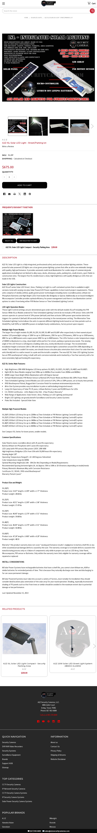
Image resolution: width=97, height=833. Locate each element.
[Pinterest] (30, 194)
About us (54, 742)
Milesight (53, 818)
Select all (9, 241)
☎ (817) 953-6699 (34, 831)
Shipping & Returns (58, 755)
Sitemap (5, 767)
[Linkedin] (25, 194)
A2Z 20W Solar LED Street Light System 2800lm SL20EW (72, 664)
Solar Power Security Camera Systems (17, 801)
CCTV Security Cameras (11, 784)
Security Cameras (9, 742)
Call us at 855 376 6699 (48, 715)
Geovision (6, 827)
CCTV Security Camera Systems (14, 793)
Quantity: (7, 172)
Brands (5, 759)
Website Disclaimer (58, 759)
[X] (19, 194)
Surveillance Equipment (11, 755)
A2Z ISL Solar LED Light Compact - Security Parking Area (24, 664)
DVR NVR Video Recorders (12, 746)
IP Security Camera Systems (13, 797)
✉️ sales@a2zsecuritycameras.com (55, 831)
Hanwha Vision (8, 822)
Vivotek (52, 822)
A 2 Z (4, 818)
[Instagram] (53, 721)
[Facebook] (4, 194)
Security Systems (9, 751)
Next (92, 126)
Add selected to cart (28, 241)
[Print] (14, 194)
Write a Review (8, 146)
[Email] (9, 194)
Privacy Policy (56, 751)
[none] (48, 67)
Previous (4, 126)
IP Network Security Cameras (13, 789)
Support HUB (7, 763)
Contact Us (55, 746)
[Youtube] (43, 721)
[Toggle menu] (3, 3)
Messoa (53, 827)
